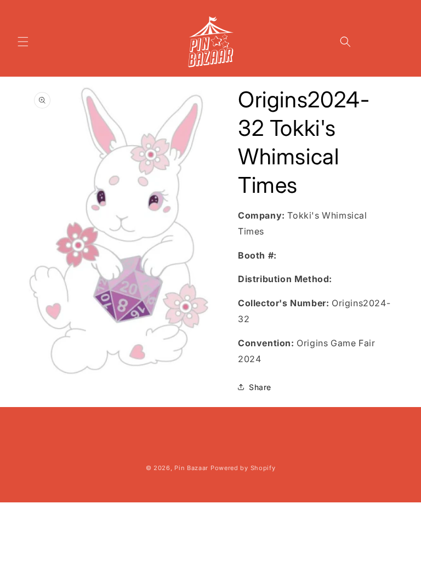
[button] (23, 42)
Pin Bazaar (191, 468)
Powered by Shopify (243, 468)
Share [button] (260, 387)
